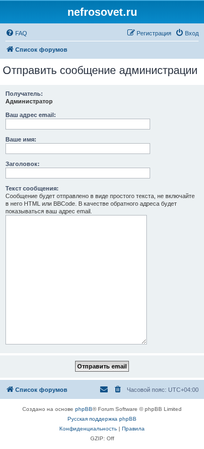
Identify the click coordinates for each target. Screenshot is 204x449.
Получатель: (24, 93)
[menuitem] (16, 33)
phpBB (83, 409)
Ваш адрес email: (30, 115)
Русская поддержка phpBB (102, 419)
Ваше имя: (20, 139)
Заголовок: (22, 164)
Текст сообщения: (32, 188)
